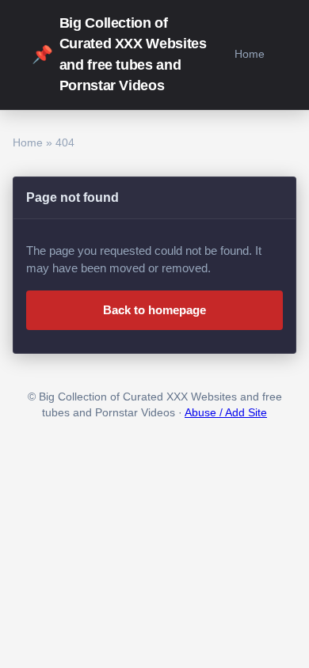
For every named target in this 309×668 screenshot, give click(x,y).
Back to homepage (154, 310)
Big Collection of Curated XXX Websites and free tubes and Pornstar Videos (119, 54)
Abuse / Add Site (226, 413)
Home (250, 53)
